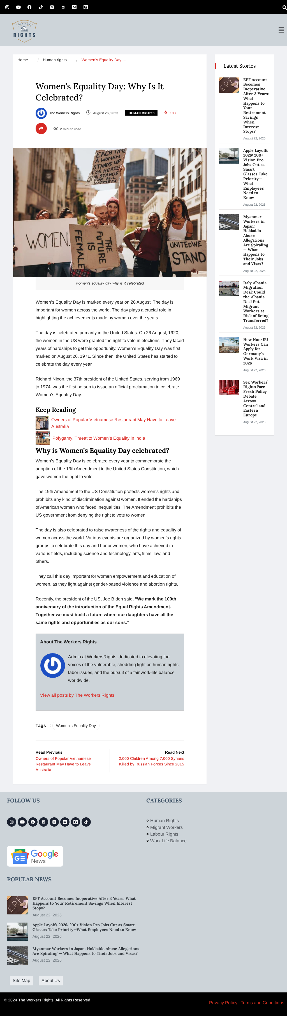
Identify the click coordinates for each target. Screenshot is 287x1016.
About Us (50, 980)
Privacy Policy (223, 1002)
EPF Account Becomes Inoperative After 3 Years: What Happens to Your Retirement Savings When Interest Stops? (256, 105)
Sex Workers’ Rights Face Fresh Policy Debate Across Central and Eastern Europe (255, 399)
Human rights (55, 60)
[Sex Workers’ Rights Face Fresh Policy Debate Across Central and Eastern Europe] (229, 387)
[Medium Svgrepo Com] (74, 7)
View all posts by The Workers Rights (77, 695)
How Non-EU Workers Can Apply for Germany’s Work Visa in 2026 (255, 351)
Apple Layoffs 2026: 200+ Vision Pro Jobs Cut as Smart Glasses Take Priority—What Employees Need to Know (255, 174)
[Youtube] (18, 7)
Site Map (21, 980)
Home (22, 60)
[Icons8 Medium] (43, 822)
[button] (281, 30)
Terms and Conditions (262, 1002)
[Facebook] (29, 7)
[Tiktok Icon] (40, 7)
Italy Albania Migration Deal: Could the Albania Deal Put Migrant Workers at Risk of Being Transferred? (256, 301)
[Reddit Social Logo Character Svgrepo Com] (63, 7)
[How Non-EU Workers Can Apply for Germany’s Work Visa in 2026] (229, 345)
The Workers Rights (64, 113)
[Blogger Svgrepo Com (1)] (85, 7)
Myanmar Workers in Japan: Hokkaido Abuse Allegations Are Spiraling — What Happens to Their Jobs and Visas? (255, 240)
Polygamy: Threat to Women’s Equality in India (98, 438)
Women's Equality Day (76, 725)
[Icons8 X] (52, 7)
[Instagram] (7, 7)
